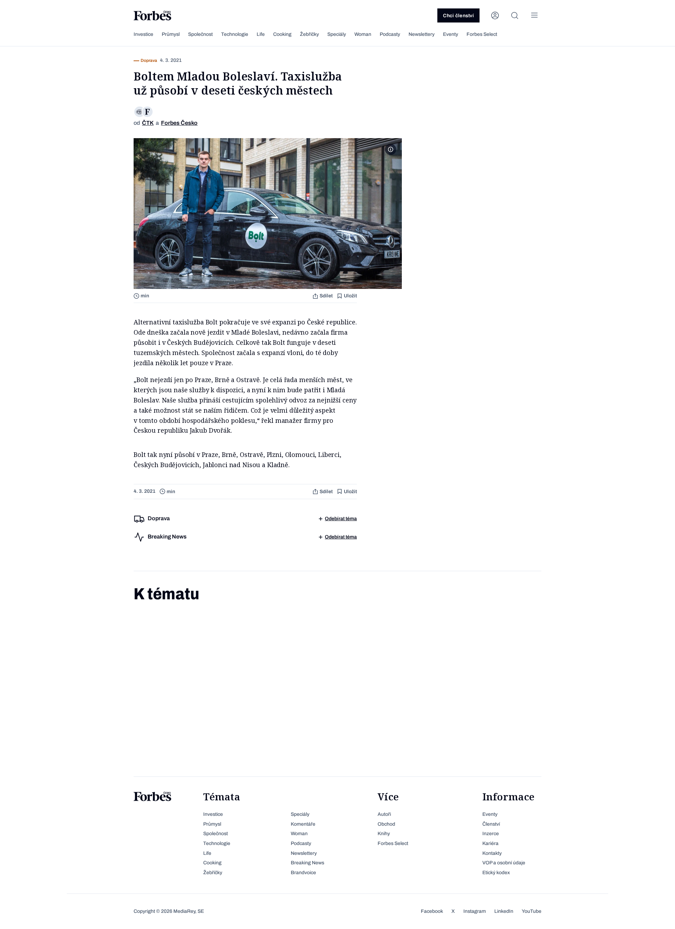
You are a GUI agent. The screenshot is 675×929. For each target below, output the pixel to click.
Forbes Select (482, 34)
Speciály (336, 34)
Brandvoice (303, 872)
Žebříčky (309, 34)
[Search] (515, 15)
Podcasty (390, 34)
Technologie (234, 34)
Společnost (200, 34)
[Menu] (534, 15)
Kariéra (490, 843)
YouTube (531, 911)
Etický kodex (496, 872)
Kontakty (492, 853)
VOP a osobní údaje (503, 862)
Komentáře (303, 824)
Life (261, 34)
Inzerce (490, 833)
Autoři (384, 814)
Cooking (282, 34)
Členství (491, 824)
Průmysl (171, 34)
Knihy (384, 833)
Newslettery (422, 34)
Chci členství (458, 15)
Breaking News (307, 862)
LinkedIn (503, 911)
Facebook (432, 911)
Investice (143, 34)
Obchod (386, 824)
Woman (362, 34)
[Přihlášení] (495, 15)
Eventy (450, 34)
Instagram (474, 911)
